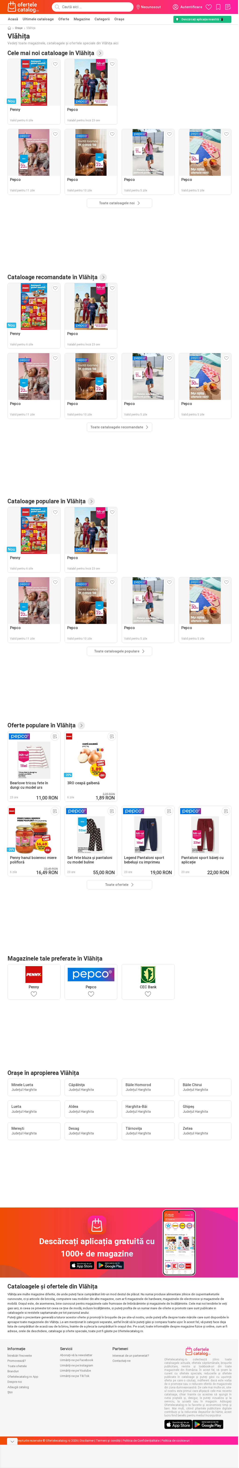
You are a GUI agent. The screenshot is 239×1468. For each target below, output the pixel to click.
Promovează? (16, 1360)
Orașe (119, 19)
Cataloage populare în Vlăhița (46, 501)
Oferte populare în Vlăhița (41, 725)
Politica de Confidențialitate (141, 1440)
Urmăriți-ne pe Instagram (76, 1365)
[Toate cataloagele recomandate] (103, 277)
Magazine (82, 19)
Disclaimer (87, 1440)
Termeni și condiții (108, 1440)
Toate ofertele (17, 1366)
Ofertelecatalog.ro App (22, 1376)
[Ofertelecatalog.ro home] (23, 7)
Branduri (13, 1371)
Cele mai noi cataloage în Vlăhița (50, 53)
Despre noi (14, 1382)
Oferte (63, 19)
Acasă (13, 19)
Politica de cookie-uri (176, 1440)
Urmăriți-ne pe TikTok (74, 1376)
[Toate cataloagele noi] (100, 53)
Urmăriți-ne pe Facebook (76, 1360)
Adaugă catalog (18, 1387)
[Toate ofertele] (81, 725)
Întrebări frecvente (19, 1355)
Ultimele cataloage (38, 19)
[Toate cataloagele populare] (91, 501)
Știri (10, 1392)
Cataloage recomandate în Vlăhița (52, 277)
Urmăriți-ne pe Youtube (75, 1370)
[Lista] (228, 7)
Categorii (102, 19)
